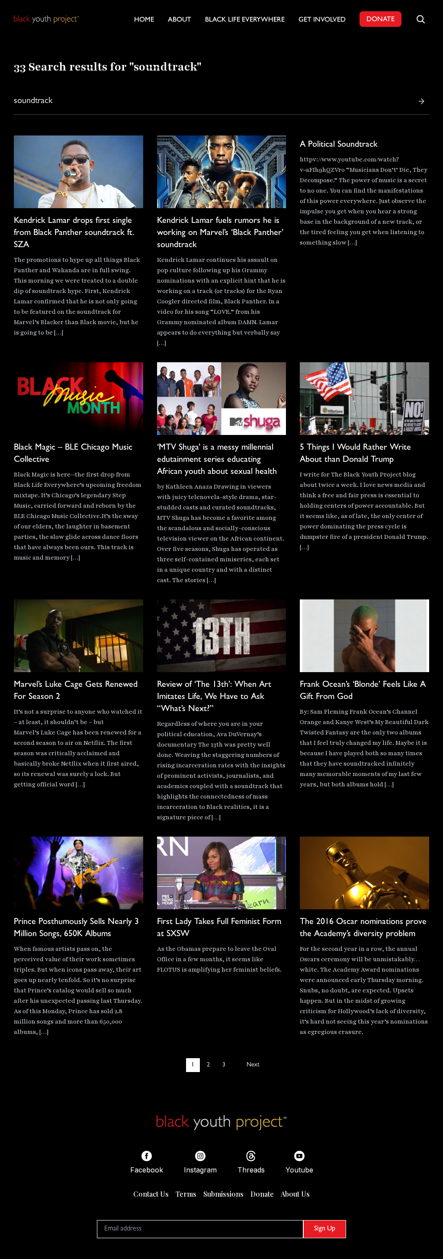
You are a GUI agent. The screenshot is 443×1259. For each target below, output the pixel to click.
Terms (186, 1193)
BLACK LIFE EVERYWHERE (245, 20)
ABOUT (179, 20)
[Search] (421, 101)
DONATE (380, 19)
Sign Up (324, 1229)
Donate (262, 1193)
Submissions (223, 1193)
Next (253, 1065)
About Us (295, 1193)
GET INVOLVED (322, 20)
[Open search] (420, 19)
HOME (144, 20)
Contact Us (151, 1193)
